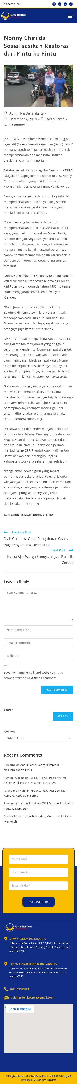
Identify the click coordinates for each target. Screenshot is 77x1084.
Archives (9, 732)
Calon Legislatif (21, 514)
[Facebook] (71, 4)
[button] (70, 16)
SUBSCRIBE (39, 902)
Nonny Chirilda (43, 514)
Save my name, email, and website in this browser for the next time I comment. (33, 675)
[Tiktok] (59, 4)
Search (8, 709)
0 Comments (18, 125)
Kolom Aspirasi (11, 4)
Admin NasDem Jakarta (26, 113)
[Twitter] (65, 4)
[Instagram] (54, 4)
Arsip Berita (55, 119)
